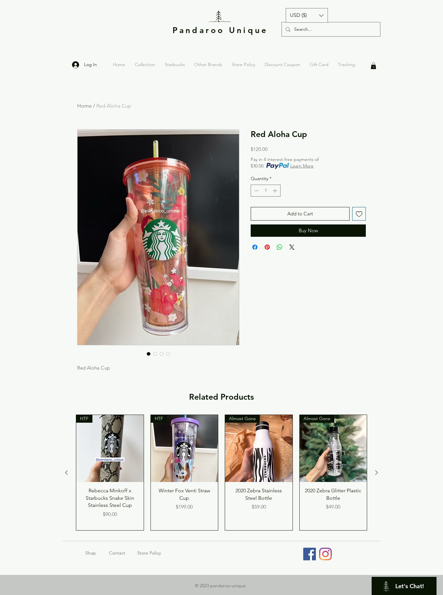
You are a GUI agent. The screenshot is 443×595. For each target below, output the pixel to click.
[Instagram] (325, 554)
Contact (117, 553)
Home (84, 106)
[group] (221, 472)
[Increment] (275, 190)
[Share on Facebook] (255, 247)
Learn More (302, 166)
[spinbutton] (265, 190)
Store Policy (149, 553)
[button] (307, 15)
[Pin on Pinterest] (267, 247)
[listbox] (307, 15)
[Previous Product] (66, 472)
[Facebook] (309, 554)
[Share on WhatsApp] (279, 247)
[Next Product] (376, 472)
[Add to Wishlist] (359, 214)
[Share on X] (292, 247)
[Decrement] (256, 190)
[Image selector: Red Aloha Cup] (148, 353)
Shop (97, 553)
